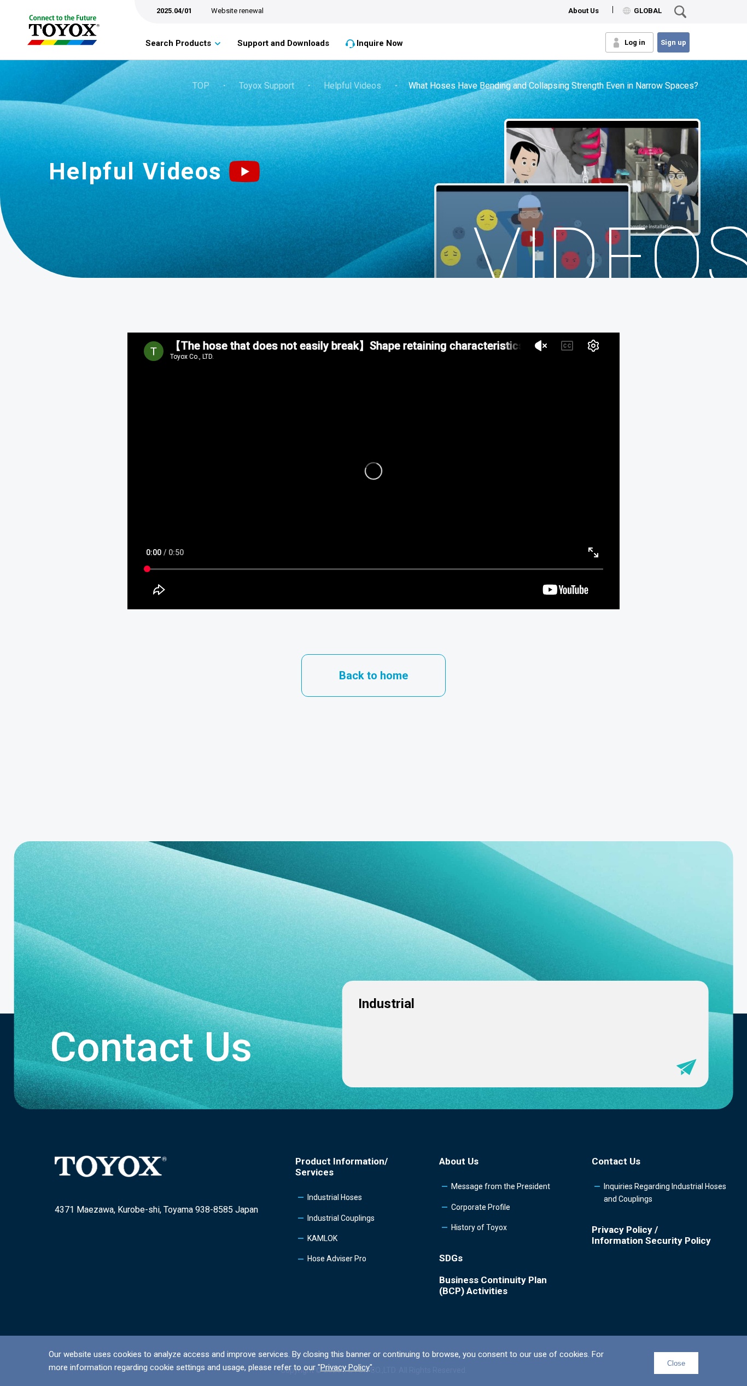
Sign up (673, 42)
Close (676, 1363)
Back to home (373, 675)
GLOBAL (648, 11)
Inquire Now (380, 43)
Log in (635, 42)
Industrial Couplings (341, 1218)
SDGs (451, 1258)
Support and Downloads (283, 43)
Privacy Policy (345, 1367)
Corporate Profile (480, 1207)
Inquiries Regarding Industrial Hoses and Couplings (665, 1192)
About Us (583, 11)
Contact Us (616, 1161)
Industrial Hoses (334, 1197)
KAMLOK (322, 1238)
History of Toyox (479, 1227)
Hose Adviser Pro (336, 1258)
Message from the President (500, 1186)
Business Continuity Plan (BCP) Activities (493, 1285)
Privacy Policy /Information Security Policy (651, 1235)
